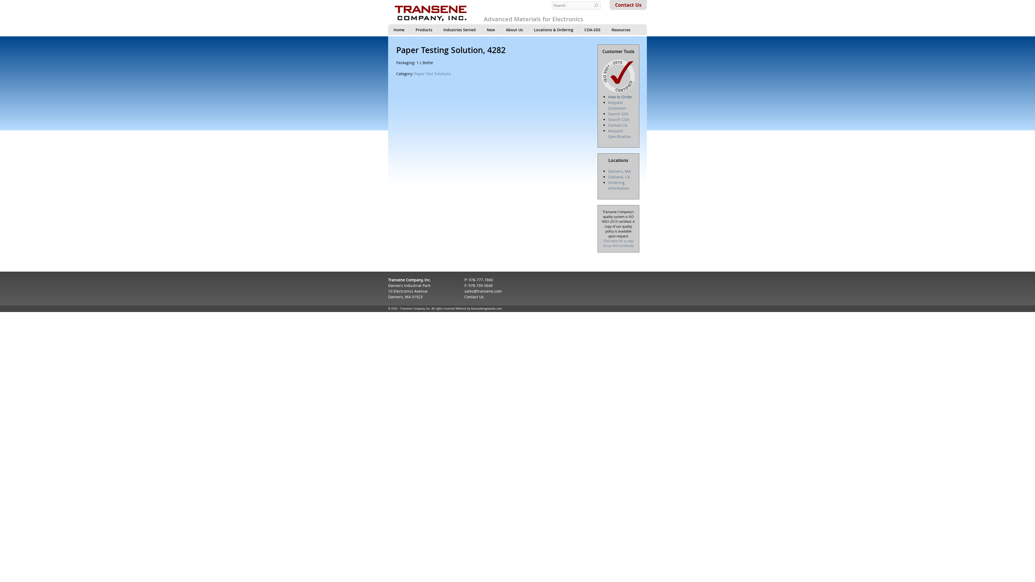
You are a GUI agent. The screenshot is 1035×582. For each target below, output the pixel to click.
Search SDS (618, 113)
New (491, 29)
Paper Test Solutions (432, 73)
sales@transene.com (483, 291)
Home (399, 29)
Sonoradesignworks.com (486, 308)
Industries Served (459, 29)
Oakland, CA (619, 176)
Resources (621, 29)
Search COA (618, 119)
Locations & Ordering (553, 29)
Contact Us (628, 5)
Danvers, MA (619, 171)
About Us (514, 29)
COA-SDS (592, 29)
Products (424, 29)
